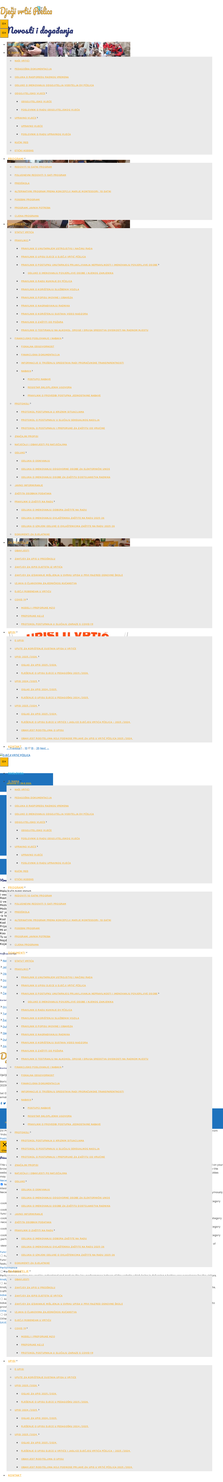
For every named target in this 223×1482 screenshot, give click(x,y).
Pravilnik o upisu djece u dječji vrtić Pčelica (53, 256)
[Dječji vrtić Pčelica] (15, 755)
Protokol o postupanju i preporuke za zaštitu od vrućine (63, 428)
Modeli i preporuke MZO (38, 607)
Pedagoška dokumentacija (33, 68)
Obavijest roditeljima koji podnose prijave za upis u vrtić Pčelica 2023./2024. (77, 738)
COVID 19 (20, 599)
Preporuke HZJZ (32, 615)
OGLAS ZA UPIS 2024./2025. (39, 689)
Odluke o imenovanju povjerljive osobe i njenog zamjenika (70, 273)
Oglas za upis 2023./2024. (39, 713)
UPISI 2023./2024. (26, 705)
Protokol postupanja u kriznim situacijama (52, 411)
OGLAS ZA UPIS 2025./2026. (39, 664)
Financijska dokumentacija (40, 354)
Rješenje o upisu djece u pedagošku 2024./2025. (55, 697)
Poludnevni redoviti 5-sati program (40, 175)
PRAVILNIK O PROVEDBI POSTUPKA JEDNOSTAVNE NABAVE (64, 395)
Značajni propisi (26, 436)
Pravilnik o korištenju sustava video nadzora (54, 313)
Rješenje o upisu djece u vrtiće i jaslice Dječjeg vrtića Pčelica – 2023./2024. (76, 722)
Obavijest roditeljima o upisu (42, 730)
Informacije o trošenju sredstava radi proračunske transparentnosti (72, 362)
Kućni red (21, 142)
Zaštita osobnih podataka (33, 493)
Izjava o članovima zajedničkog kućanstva (46, 583)
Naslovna (16, 44)
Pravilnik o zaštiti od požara (42, 322)
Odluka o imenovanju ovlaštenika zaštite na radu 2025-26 (62, 517)
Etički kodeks (24, 150)
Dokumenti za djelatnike (32, 534)
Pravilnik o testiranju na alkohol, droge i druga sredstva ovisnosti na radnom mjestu (84, 330)
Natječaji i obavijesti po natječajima (41, 444)
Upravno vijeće (25, 117)
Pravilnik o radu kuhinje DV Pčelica (46, 281)
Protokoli (22, 403)
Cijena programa (27, 215)
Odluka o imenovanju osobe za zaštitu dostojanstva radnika (65, 477)
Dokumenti (16, 224)
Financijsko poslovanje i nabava (38, 338)
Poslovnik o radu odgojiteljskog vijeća (50, 109)
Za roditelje (18, 542)
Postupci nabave (39, 379)
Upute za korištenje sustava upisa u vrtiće (45, 648)
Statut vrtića (24, 232)
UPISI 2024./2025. (26, 681)
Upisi (12, 632)
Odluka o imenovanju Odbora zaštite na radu (54, 509)
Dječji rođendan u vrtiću (33, 591)
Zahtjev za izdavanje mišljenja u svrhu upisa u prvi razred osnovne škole (69, 575)
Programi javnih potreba (32, 207)
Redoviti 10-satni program (33, 166)
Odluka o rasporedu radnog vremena (42, 77)
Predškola (22, 183)
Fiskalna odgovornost (37, 346)
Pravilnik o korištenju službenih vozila (50, 289)
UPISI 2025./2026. (26, 656)
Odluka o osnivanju (35, 460)
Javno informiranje (29, 485)
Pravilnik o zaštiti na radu (34, 501)
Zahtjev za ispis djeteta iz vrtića (39, 566)
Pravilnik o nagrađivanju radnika (45, 305)
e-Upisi (19, 640)
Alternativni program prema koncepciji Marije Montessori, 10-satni (63, 191)
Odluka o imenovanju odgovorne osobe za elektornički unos (65, 468)
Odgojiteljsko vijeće (30, 93)
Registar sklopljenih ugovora (50, 387)
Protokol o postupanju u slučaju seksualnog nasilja (60, 420)
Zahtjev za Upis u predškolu (35, 558)
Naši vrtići (22, 60)
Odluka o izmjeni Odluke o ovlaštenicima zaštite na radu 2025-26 (68, 526)
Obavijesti (22, 550)
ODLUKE (20, 452)
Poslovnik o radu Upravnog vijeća (46, 134)
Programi (16, 158)
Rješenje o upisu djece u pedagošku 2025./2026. (55, 673)
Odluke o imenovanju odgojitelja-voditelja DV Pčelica (54, 85)
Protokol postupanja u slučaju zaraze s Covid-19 (57, 624)
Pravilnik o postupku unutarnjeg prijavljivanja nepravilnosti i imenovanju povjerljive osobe (89, 264)
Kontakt (15, 746)
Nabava (26, 371)
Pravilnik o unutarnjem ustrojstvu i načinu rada (57, 248)
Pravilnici (22, 240)
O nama (13, 52)
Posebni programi (27, 199)
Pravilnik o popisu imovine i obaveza (47, 297)
